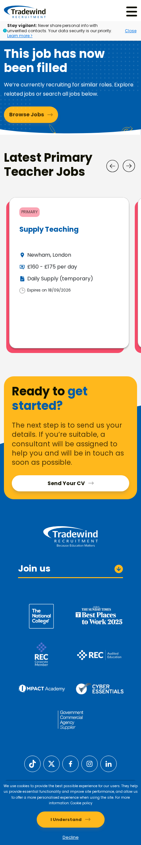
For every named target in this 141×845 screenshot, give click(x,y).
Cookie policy (81, 803)
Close (130, 31)
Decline (71, 837)
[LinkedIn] (108, 763)
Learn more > (19, 35)
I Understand (66, 819)
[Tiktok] (32, 763)
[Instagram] (89, 763)
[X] (51, 763)
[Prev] (112, 166)
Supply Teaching (49, 229)
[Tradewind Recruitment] (25, 11)
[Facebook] (70, 763)
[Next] (129, 166)
